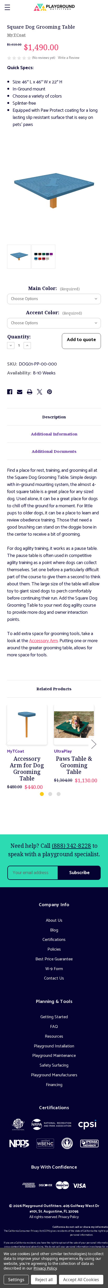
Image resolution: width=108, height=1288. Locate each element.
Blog (54, 930)
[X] (39, 392)
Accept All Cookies (81, 1279)
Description (54, 416)
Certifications (54, 939)
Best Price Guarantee (54, 959)
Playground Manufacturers (54, 1075)
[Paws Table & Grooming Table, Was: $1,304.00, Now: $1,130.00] (74, 725)
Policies (54, 949)
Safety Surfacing (54, 1065)
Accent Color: (54, 312)
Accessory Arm (43, 641)
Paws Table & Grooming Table (74, 765)
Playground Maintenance (54, 1055)
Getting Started (54, 1017)
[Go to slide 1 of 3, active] (42, 794)
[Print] (29, 392)
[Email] (19, 392)
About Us (54, 920)
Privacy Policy (68, 1217)
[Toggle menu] (7, 7)
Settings (16, 1279)
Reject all (44, 1279)
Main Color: (54, 288)
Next (93, 744)
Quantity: (19, 336)
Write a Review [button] (68, 58)
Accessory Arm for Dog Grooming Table (27, 768)
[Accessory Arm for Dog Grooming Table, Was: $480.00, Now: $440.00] (27, 725)
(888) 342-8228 (71, 845)
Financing (54, 1084)
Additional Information (54, 434)
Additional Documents (54, 451)
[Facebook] (9, 392)
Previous (7, 744)
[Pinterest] (49, 392)
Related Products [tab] (54, 688)
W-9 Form (54, 968)
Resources (54, 1036)
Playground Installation (54, 1046)
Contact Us (54, 978)
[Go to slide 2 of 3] (50, 794)
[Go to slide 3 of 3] (59, 794)
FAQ (54, 1026)
